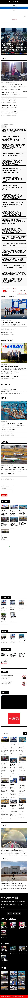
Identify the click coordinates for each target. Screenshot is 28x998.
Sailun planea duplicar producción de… (11, 366)
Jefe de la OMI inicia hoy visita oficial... (8, 682)
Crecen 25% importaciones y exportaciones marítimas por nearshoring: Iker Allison (12, 196)
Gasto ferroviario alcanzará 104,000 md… (9, 112)
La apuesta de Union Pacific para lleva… (9, 99)
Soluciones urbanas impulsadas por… (8, 429)
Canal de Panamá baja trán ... (22, 744)
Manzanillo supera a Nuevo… (7, 332)
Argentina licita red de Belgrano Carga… (9, 92)
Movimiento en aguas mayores (8, 390)
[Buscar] (2, 126)
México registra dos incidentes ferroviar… (12, 84)
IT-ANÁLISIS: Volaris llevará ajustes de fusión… (13, 467)
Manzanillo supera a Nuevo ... (4, 744)
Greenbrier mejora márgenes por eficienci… (12, 883)
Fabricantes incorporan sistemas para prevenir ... (4, 537)
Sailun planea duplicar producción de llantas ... (4, 512)
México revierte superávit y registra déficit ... (22, 512)
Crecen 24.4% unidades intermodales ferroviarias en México (12, 179)
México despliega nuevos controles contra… (10, 372)
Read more (25, 91)
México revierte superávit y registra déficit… (12, 424)
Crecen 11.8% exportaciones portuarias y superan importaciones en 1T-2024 (11, 170)
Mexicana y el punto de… (6, 478)
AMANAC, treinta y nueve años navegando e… (12, 850)
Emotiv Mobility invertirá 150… (7, 434)
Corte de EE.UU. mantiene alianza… (8, 473)
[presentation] (24, 733)
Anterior (7, 288)
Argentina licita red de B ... (13, 744)
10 (15, 291)
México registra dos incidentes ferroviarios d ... (4, 524)
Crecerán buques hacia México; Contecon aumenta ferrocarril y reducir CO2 (13, 204)
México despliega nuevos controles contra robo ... (22, 523)
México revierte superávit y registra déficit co (4, 654)
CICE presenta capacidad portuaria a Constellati (22, 655)
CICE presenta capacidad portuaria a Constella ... (13, 512)
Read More (3, 610)
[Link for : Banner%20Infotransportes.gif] (14, 9)
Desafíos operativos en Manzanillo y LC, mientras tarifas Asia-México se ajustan (14, 252)
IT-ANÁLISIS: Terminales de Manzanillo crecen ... (14, 525)
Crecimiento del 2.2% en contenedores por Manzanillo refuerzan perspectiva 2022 (12, 213)
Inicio (3, 288)
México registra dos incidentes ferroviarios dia (4, 661)
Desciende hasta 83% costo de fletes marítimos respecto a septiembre (12, 281)
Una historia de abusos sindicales (7, 675)
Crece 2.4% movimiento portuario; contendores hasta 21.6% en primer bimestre (13, 147)
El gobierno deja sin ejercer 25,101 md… (9, 105)
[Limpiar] (5, 126)
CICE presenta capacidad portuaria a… (10, 322)
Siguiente (20, 293)
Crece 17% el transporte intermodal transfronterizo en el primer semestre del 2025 (13, 138)
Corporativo (5, 678)
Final (25, 293)
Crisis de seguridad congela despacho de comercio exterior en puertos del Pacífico (13, 221)
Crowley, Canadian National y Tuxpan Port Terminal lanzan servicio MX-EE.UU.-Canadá (12, 230)
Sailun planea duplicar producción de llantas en (13, 655)
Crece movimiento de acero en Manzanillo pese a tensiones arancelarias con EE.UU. (12, 162)
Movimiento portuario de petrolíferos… (9, 328)
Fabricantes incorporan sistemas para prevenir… (10, 376)
